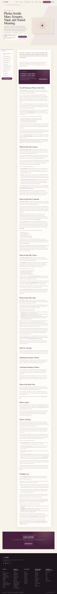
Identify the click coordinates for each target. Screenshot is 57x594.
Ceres (46, 574)
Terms (13, 592)
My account (4, 587)
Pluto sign (25, 583)
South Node (36, 580)
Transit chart (15, 575)
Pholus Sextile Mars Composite (6, 58)
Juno (46, 575)
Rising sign (36, 571)
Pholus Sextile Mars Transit (6, 60)
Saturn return (15, 580)
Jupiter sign (25, 578)
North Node (36, 579)
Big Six (36, 584)
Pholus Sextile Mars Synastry (6, 56)
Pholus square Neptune (38, 338)
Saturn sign (25, 579)
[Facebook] (3, 563)
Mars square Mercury (31, 111)
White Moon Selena (48, 580)
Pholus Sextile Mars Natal (6, 62)
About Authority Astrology (6, 584)
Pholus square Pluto (29, 283)
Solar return (15, 578)
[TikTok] (9, 563)
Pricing (4, 580)
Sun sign (25, 571)
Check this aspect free (7, 78)
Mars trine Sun (46, 185)
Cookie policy (9, 592)
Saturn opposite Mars (25, 243)
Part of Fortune (37, 578)
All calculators (5, 574)
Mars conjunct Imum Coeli (25, 187)
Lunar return (15, 579)
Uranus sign (25, 580)
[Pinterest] (5, 563)
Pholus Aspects (4, 71)
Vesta (46, 578)
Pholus (47, 579)
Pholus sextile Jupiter (30, 188)
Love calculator (16, 586)
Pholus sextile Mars (42, 406)
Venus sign (25, 575)
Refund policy (16, 592)
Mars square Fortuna (45, 457)
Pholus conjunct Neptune (31, 112)
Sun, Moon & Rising (37, 583)
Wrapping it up (4, 75)
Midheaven (36, 574)
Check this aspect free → (22, 36)
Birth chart (15, 571)
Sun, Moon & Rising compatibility (16, 585)
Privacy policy (5, 592)
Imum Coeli (36, 575)
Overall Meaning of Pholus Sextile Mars (7, 54)
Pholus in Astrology (5, 64)
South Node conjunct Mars (40, 521)
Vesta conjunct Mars (42, 500)
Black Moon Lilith (48, 571)
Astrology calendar (5, 575)
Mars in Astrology (5, 73)
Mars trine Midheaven (29, 136)
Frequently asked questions (6, 583)
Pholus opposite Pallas (28, 134)
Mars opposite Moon (37, 219)
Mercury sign (26, 574)
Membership (4, 579)
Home (3, 571)
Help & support (21, 592)
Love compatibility (16, 583)
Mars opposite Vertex (32, 337)
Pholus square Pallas (22, 188)
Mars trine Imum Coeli (24, 337)
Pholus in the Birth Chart (5, 69)
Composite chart (16, 574)
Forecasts (4, 578)
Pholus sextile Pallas (31, 338)
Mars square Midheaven (33, 282)
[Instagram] (7, 563)
